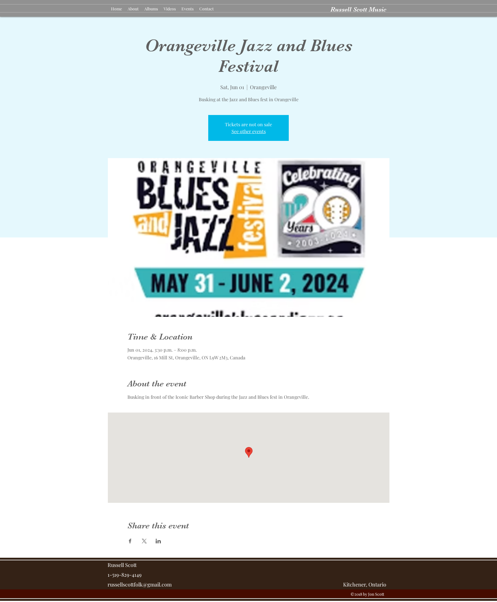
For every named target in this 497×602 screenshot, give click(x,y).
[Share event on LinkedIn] (158, 541)
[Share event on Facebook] (130, 541)
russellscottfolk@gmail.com (140, 584)
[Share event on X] (144, 541)
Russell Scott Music (358, 9)
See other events (249, 131)
